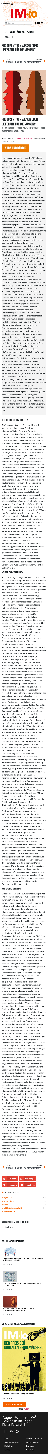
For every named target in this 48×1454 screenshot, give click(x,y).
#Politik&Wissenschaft (12, 1208)
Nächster (27, 1409)
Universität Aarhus (24, 138)
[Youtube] (11, 1431)
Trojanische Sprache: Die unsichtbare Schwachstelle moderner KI (18, 1309)
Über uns (21, 31)
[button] (10, 1178)
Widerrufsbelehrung (11, 1442)
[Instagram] (17, 1431)
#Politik (5, 1204)
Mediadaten (8, 1446)
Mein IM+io (5, 3)
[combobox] (18, 23)
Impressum (30, 1446)
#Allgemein (7, 1197)
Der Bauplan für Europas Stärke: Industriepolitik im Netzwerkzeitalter (23, 1259)
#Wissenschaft (8, 1211)
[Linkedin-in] (5, 1431)
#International (8, 1201)
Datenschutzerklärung (34, 1438)
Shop (5, 31)
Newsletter (8, 37)
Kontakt (30, 31)
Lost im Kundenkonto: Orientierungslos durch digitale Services (22, 1284)
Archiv (12, 31)
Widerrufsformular (32, 1442)
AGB (6, 1438)
